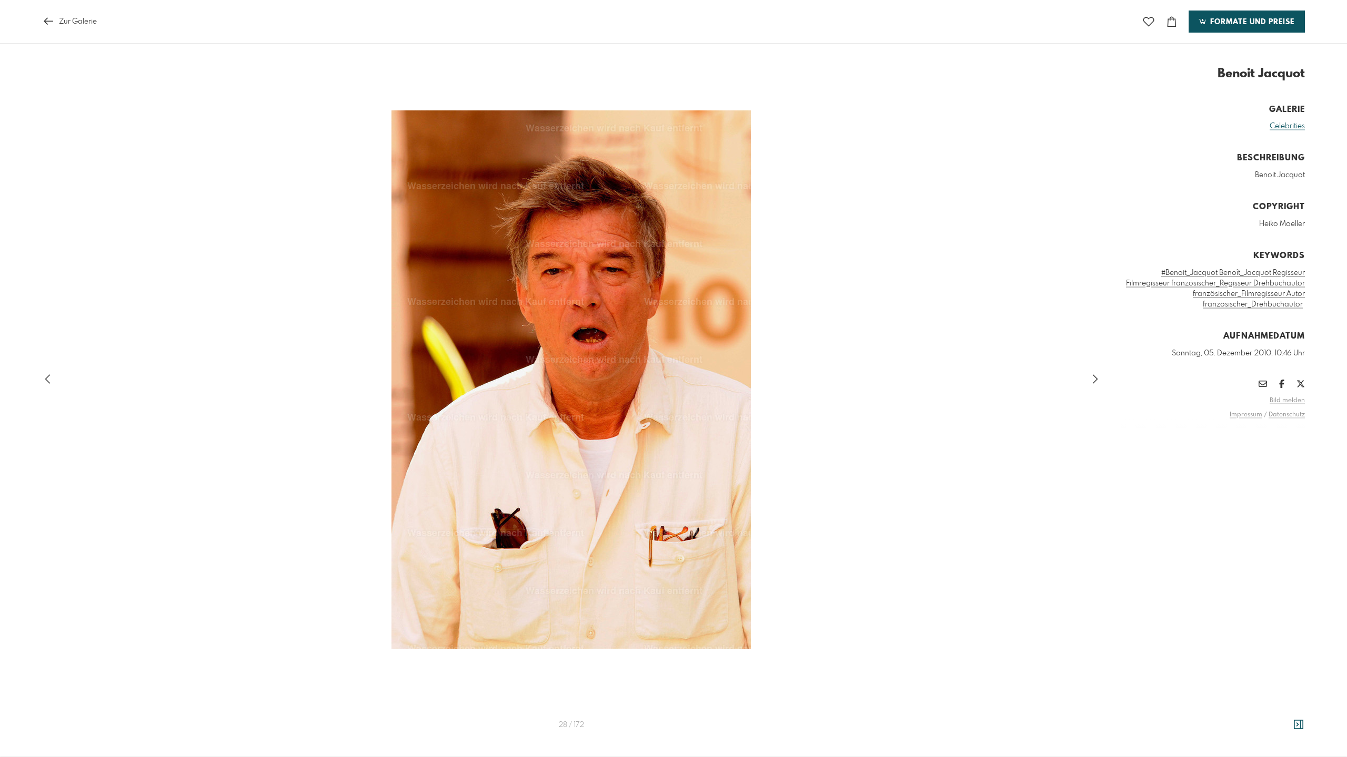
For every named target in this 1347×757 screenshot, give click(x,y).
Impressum (1246, 415)
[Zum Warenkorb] (1171, 22)
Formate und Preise (1251, 22)
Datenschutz (1287, 415)
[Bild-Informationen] (1298, 724)
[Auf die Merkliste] (1148, 22)
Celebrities (1287, 126)
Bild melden (1287, 400)
